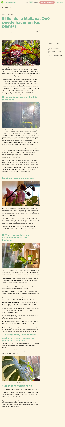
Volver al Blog (7, 7)
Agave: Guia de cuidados (55, 55)
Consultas (36, 2)
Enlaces (26, 2)
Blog (31, 2)
